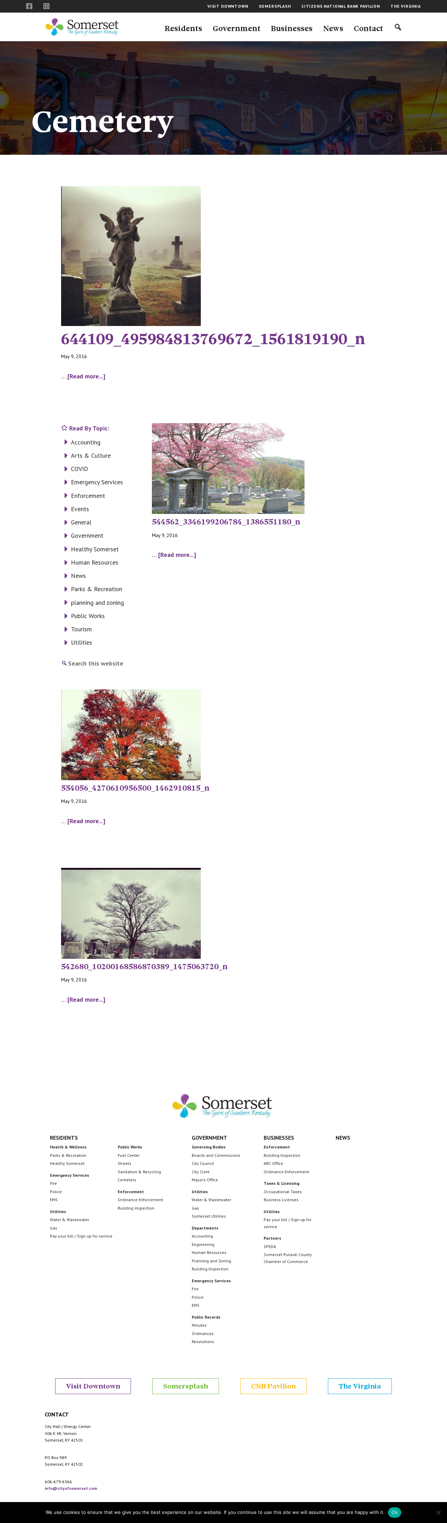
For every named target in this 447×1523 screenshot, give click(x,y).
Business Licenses (281, 1199)
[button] (183, 27)
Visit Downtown (93, 1386)
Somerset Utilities (209, 1216)
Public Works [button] (130, 1146)
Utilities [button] (58, 1211)
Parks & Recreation (96, 589)
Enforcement (88, 496)
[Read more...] (86, 376)
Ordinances (203, 1333)
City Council (203, 1163)
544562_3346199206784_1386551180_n (226, 522)
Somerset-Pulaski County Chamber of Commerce (288, 1258)
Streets (124, 1163)
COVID (79, 469)
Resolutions (203, 1341)
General (81, 522)
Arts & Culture (91, 455)
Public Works (88, 616)
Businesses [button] (279, 1137)
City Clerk (201, 1171)
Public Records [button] (206, 1317)
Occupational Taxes (283, 1191)
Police (56, 1191)
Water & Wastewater (69, 1219)
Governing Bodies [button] (209, 1146)
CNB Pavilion (273, 1386)
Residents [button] (64, 1137)
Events (80, 509)
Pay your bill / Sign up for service (81, 1236)
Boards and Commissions (216, 1155)
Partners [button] (272, 1238)
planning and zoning (97, 603)
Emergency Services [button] (69, 1175)
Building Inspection (136, 1208)
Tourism (81, 629)
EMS (54, 1199)
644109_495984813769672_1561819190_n (213, 339)
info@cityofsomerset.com (71, 1488)
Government (87, 535)
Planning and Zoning (211, 1260)
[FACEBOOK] (29, 6)
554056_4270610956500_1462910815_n (135, 788)
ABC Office (273, 1163)
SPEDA (270, 1246)
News (78, 576)
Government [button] (209, 1137)
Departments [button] (205, 1228)
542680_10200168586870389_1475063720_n (144, 966)
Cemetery (127, 1179)
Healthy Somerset (95, 549)
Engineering (203, 1244)
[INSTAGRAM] (46, 6)
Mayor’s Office (205, 1179)
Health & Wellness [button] (68, 1146)
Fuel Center (129, 1155)
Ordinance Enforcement (140, 1199)
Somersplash (185, 1386)
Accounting (86, 442)
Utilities (81, 642)
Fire (53, 1183)
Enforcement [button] (131, 1191)
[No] (438, 1512)
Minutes (199, 1325)
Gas (53, 1228)
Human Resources (94, 562)
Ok (394, 1512)
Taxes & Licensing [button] (281, 1183)
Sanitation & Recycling (139, 1171)
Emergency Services (97, 482)
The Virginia (360, 1386)
